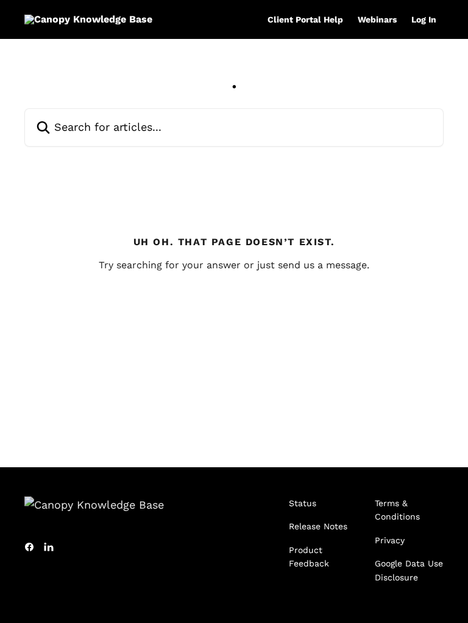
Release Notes (318, 526)
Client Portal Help (305, 19)
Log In (423, 19)
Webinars (377, 19)
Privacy (390, 540)
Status (302, 503)
